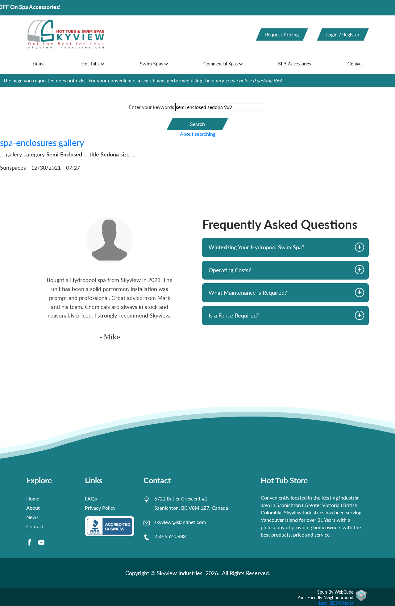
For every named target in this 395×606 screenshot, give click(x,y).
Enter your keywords (151, 107)
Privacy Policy (100, 508)
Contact (355, 63)
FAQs (91, 498)
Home (38, 63)
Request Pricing (282, 34)
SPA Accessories (294, 63)
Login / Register (343, 34)
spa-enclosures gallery (42, 142)
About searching (197, 134)
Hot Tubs (90, 63)
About (33, 508)
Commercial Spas (220, 63)
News (32, 517)
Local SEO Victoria (336, 603)
